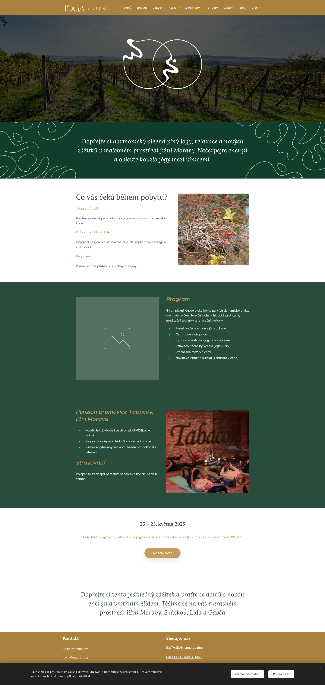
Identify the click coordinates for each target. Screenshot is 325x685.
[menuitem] (128, 7)
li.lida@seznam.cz (75, 657)
